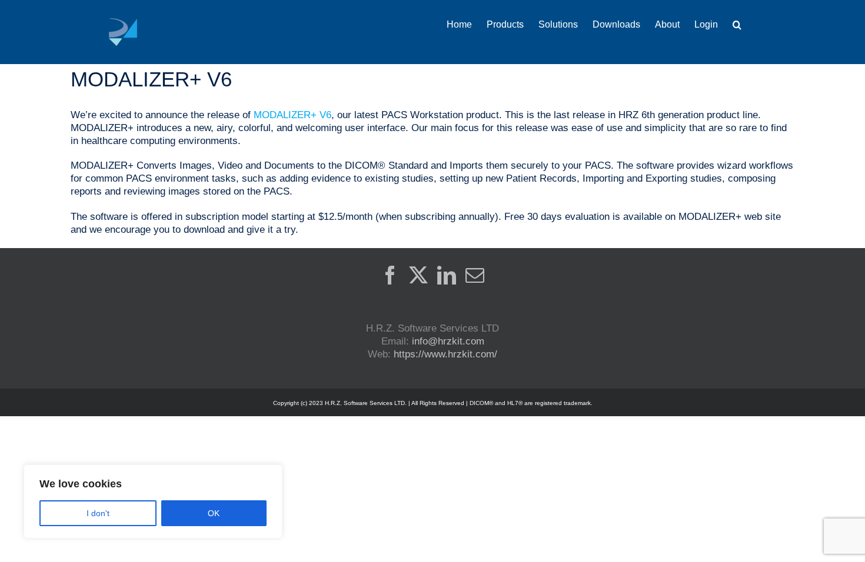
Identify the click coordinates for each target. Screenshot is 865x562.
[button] (737, 24)
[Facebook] (390, 275)
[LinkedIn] (446, 275)
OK (213, 513)
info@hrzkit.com (448, 341)
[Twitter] (418, 275)
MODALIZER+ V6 (292, 115)
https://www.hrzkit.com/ (445, 354)
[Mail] (474, 275)
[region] (153, 501)
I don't (97, 513)
